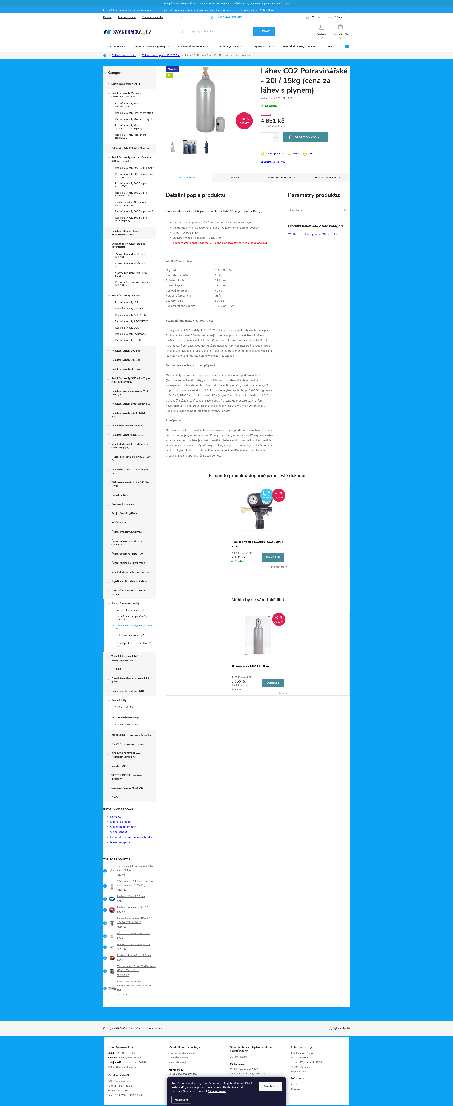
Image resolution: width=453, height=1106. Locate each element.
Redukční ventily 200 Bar (125, 350)
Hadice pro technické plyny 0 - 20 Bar (130, 458)
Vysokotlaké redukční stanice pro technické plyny (130, 445)
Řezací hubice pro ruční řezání (128, 563)
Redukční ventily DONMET (126, 295)
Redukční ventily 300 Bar (125, 360)
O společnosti (118, 832)
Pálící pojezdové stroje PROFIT (129, 691)
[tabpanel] (257, 527)
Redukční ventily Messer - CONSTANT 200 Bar (126, 94)
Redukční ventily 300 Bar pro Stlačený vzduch (131, 194)
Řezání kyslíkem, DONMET (126, 531)
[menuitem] (116, 46)
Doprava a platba (127, 17)
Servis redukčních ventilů (125, 84)
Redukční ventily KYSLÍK (128, 302)
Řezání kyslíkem (120, 522)
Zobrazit (273, 682)
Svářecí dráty (118, 700)
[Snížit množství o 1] (276, 139)
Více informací (217, 1091)
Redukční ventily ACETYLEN (130, 315)
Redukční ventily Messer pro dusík (134, 113)
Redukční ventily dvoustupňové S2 (130, 403)
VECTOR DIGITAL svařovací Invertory (127, 777)
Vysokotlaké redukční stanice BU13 (131, 265)
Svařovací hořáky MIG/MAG (127, 788)
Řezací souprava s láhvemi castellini (126, 542)
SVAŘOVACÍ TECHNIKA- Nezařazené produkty (125, 755)
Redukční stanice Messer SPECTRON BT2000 (125, 232)
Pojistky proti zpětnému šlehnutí (129, 581)
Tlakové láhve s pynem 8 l (129, 610)
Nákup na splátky (121, 842)
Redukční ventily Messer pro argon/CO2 (130, 136)
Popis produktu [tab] (188, 177)
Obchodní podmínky (152, 17)
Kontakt (295, 1089)
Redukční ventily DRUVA (125, 369)
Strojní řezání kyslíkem (124, 513)
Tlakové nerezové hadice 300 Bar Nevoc (130, 484)
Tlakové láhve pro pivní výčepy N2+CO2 (132, 618)
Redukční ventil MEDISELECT (128, 435)
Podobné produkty (325, 177)
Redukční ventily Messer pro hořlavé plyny (130, 105)
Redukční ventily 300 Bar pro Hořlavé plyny (131, 219)
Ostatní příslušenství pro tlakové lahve (133, 644)
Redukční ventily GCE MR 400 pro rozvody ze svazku (130, 380)
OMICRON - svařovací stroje (127, 744)
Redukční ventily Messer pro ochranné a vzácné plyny (130, 127)
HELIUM (116, 669)
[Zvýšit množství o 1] (276, 135)
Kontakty (107, 17)
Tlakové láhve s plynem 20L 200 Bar (133, 627)
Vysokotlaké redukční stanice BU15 (131, 274)
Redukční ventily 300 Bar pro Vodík (134, 211)
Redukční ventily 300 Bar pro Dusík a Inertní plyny (134, 175)
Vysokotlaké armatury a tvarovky (130, 572)
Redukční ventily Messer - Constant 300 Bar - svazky (131, 159)
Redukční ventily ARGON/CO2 (131, 321)
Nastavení (181, 1100)
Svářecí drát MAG (124, 707)
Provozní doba (299, 1071)
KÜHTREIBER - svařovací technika (131, 735)
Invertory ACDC (120, 766)
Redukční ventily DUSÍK (128, 327)
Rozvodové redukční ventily (126, 425)
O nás (294, 1084)
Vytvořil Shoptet (341, 1028)
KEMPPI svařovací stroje (125, 717)
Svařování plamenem (123, 504)
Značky (115, 797)
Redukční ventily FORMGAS (130, 334)
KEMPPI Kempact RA (127, 724)
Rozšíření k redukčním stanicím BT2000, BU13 (132, 283)
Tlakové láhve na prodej (125, 603)
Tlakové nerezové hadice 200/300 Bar (130, 471)
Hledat (264, 31)
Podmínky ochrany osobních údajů (131, 837)
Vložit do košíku (308, 137)
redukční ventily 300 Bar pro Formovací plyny (130, 203)
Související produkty (279, 177)
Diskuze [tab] (234, 177)
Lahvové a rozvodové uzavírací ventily (128, 592)
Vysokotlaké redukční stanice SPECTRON (128, 245)
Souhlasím (270, 1086)
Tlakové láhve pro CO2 (131, 635)
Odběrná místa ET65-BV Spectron (130, 148)
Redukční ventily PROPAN (129, 308)
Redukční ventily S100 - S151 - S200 (129, 414)
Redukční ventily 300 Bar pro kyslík (134, 168)
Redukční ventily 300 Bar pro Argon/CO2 (131, 185)
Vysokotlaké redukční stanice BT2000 (131, 255)
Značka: (273, 162)
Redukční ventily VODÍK (128, 340)
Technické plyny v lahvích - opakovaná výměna (126, 658)
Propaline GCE (119, 495)
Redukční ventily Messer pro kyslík (134, 119)
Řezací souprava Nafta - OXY (128, 553)
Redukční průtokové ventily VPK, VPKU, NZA (129, 392)
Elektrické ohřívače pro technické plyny (130, 680)
